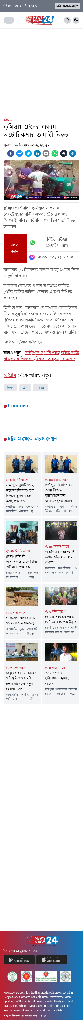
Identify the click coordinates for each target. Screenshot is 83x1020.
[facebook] (10, 153)
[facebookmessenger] (19, 153)
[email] (46, 153)
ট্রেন (25, 387)
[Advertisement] (41, 71)
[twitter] (28, 153)
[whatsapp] (54, 153)
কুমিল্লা (41, 387)
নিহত (10, 387)
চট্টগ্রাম (8, 119)
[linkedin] (37, 153)
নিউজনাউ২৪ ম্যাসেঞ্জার (55, 257)
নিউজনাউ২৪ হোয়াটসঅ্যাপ (57, 243)
